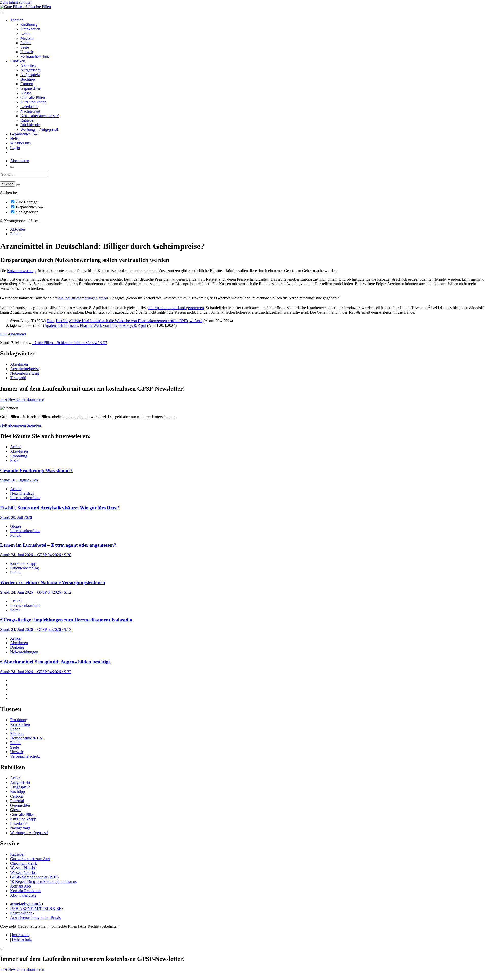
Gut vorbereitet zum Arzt (30, 859)
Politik (25, 43)
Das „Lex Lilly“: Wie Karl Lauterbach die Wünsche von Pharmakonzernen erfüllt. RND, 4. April (124, 321)
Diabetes (17, 647)
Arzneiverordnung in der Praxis (35, 917)
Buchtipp (27, 79)
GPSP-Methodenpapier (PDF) (34, 877)
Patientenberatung (24, 568)
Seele (24, 47)
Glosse (25, 93)
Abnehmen (19, 364)
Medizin (26, 38)
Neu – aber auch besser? (39, 116)
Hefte (14, 138)
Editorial (17, 801)
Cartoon (26, 84)
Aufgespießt (30, 75)
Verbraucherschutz (35, 56)
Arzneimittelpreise (24, 369)
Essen (15, 460)
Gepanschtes (30, 88)
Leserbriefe (29, 106)
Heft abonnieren (13, 425)
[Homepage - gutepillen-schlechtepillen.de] (25, 7)
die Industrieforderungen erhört (83, 298)
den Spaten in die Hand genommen (176, 307)
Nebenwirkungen (24, 652)
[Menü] (2, 12)
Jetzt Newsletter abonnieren (22, 399)
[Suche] (12, 167)
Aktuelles (28, 65)
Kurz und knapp (33, 102)
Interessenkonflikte (25, 498)
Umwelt (26, 52)
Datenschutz (22, 939)
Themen (16, 20)
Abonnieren (19, 161)
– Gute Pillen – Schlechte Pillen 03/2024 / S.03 (69, 342)
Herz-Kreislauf (22, 493)
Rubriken (17, 61)
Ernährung (28, 24)
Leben (25, 33)
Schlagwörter (26, 212)
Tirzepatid (18, 378)
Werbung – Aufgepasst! (39, 129)
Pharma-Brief (21, 913)
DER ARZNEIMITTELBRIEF (35, 908)
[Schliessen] (2, 949)
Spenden (34, 425)
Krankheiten (30, 29)
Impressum (20, 935)
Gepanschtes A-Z (24, 134)
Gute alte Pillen (32, 97)
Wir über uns (20, 143)
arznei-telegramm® (25, 904)
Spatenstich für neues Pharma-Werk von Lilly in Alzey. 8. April (95, 325)
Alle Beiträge (26, 202)
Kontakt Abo (20, 886)
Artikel (15, 447)
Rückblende (30, 125)
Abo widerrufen (23, 895)
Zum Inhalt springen (16, 2)
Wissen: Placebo (23, 868)
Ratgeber (27, 120)
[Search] (18, 185)
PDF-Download (13, 334)
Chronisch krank (23, 863)
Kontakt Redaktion (25, 891)
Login (15, 148)
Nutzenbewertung (21, 270)
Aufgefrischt (30, 70)
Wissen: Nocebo (23, 872)
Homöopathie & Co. (26, 738)
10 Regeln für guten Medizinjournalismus (43, 881)
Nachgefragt (30, 111)
